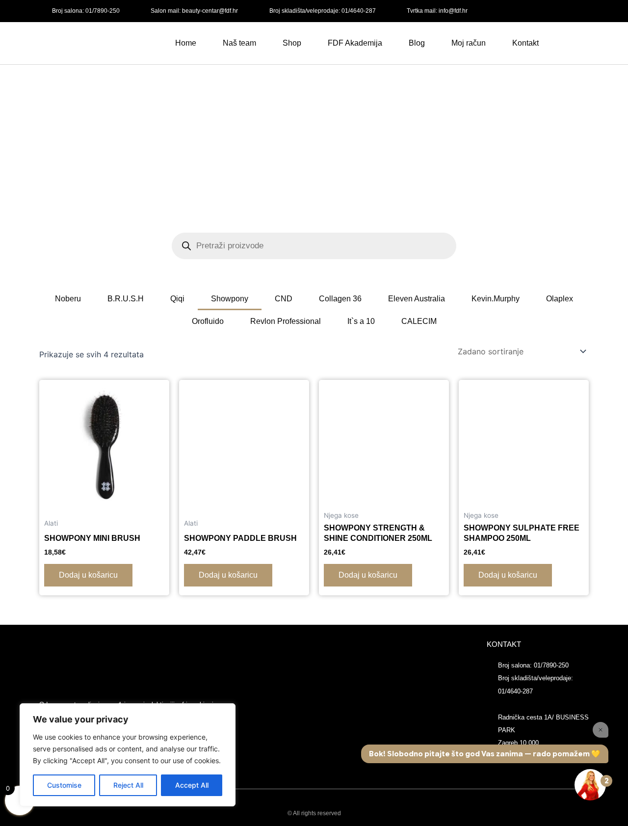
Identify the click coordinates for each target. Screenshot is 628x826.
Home (185, 43)
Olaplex (559, 298)
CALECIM (419, 321)
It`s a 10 (361, 321)
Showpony (229, 298)
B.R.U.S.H (125, 298)
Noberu (68, 298)
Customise (64, 785)
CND (283, 298)
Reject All (128, 785)
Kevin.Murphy (495, 298)
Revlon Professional (285, 321)
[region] (128, 754)
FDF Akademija (355, 43)
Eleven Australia (416, 298)
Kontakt (525, 43)
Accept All (192, 785)
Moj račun (468, 43)
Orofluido (208, 321)
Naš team (239, 43)
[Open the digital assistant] (590, 784)
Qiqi (177, 298)
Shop (292, 43)
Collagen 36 (340, 298)
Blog (417, 43)
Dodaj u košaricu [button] (88, 575)
